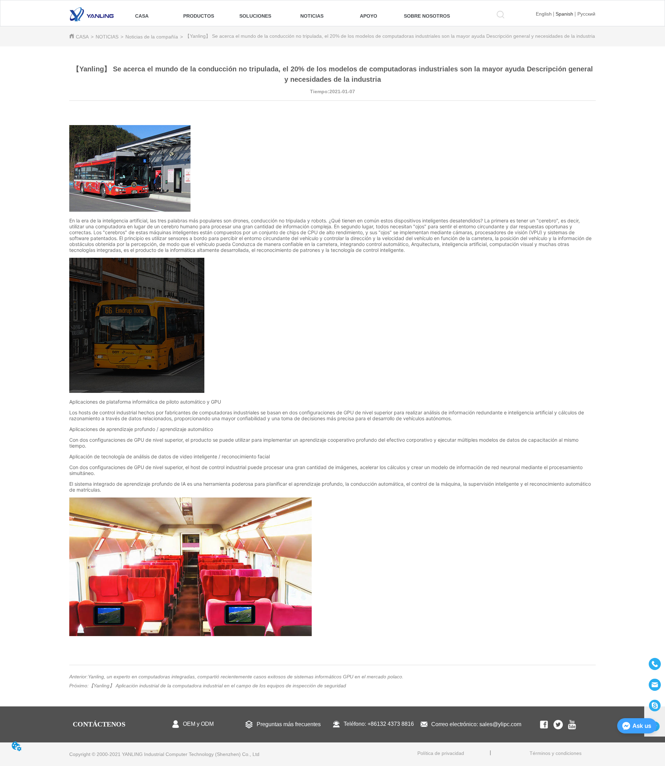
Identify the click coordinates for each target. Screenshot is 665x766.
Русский (586, 14)
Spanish (564, 14)
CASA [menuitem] (142, 16)
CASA (82, 36)
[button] (198, 16)
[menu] (285, 16)
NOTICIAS (107, 36)
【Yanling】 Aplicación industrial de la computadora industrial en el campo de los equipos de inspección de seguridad (217, 685)
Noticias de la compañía (151, 36)
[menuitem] (198, 16)
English (544, 14)
